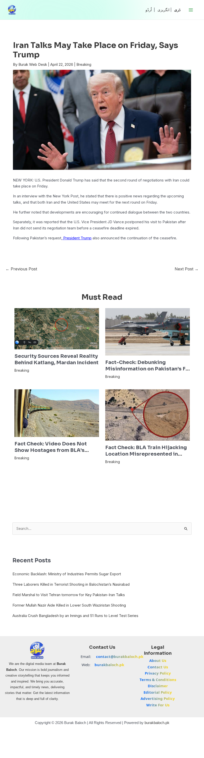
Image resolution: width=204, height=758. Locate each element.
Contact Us (158, 666)
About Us (157, 660)
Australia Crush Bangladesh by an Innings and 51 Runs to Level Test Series (75, 615)
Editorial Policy (158, 692)
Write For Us (157, 704)
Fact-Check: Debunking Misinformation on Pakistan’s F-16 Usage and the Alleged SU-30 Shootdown (146, 372)
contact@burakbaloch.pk (119, 656)
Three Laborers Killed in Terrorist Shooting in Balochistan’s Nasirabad (71, 584)
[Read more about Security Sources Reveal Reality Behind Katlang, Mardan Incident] (56, 328)
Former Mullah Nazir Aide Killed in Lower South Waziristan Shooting (69, 605)
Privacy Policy (158, 673)
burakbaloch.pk (109, 664)
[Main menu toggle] (191, 9)
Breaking (83, 64)
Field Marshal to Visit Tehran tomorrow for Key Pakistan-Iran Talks (68, 594)
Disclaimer (158, 685)
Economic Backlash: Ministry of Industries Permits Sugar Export (66, 574)
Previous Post (21, 268)
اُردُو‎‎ (149, 9)
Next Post (187, 268)
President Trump (77, 238)
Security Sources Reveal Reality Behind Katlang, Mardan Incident (56, 359)
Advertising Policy (158, 698)
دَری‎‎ (177, 10)
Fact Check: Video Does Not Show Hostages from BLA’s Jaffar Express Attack (50, 450)
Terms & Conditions (158, 679)
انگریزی (163, 9)
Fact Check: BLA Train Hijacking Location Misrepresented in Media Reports (146, 454)
